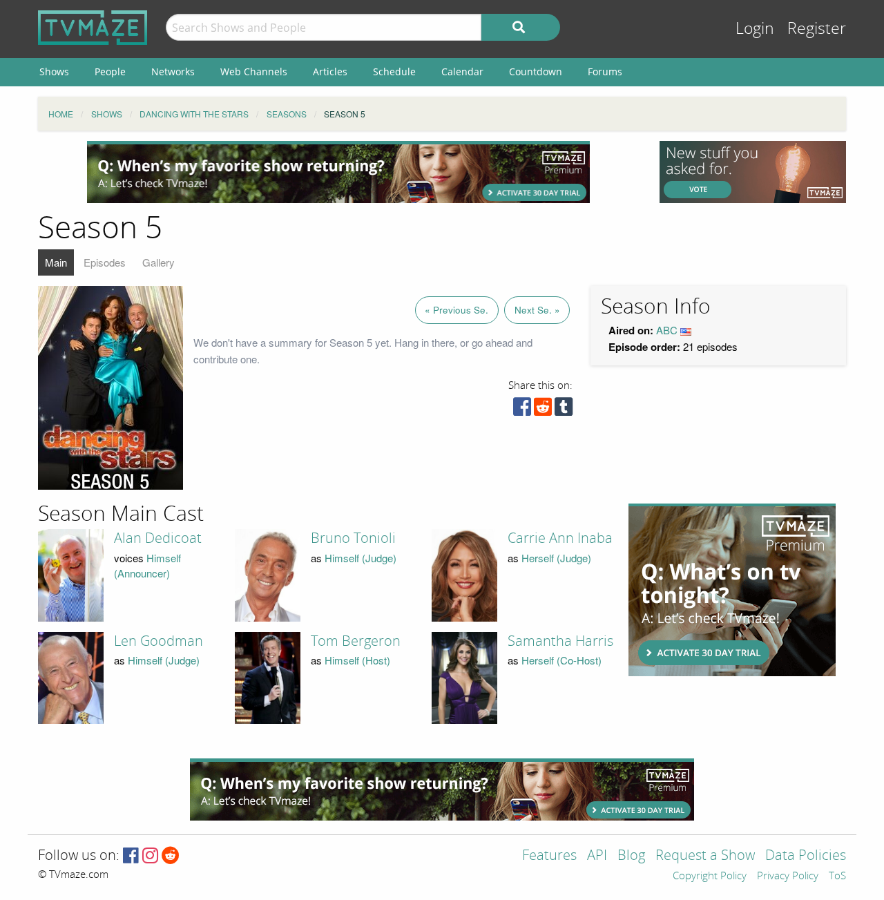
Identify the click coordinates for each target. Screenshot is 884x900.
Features (549, 856)
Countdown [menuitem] (535, 71)
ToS (837, 876)
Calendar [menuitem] (462, 71)
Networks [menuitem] (173, 71)
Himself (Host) (357, 660)
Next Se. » (537, 309)
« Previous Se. (456, 309)
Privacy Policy (787, 876)
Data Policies (805, 856)
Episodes (105, 262)
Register (816, 28)
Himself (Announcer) (147, 565)
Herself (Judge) (556, 557)
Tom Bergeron (356, 641)
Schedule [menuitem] (394, 71)
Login (755, 28)
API (597, 856)
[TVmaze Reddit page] (171, 856)
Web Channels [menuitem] (253, 71)
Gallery (158, 262)
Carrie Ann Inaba (560, 538)
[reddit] (543, 410)
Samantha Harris (560, 641)
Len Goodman (158, 641)
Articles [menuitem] (330, 71)
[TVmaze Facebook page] (131, 856)
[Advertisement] (338, 172)
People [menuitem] (110, 71)
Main (56, 262)
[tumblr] (564, 410)
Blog (631, 856)
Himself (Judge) (360, 557)
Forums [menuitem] (605, 71)
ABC (667, 330)
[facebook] (522, 410)
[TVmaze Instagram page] (150, 856)
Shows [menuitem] (54, 71)
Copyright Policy (710, 876)
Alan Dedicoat (158, 538)
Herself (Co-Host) (561, 660)
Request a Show (705, 856)
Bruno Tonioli (353, 538)
